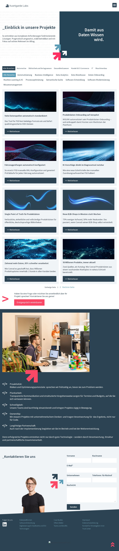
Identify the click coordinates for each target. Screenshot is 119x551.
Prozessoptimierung (34, 79)
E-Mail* (70, 466)
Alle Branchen (8, 68)
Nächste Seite (68, 287)
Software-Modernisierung (99, 79)
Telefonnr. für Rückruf (102, 475)
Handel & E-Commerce (80, 68)
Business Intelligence (44, 75)
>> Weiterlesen (13, 131)
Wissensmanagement (12, 84)
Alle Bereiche (9, 75)
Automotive (21, 68)
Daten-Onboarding (96, 75)
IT (92, 68)
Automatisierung (24, 75)
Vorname (71, 456)
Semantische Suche (54, 79)
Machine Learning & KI (13, 79)
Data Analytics (62, 75)
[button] (114, 5)
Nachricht (71, 485)
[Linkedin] (4, 524)
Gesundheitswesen (61, 68)
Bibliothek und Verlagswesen (40, 68)
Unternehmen (73, 475)
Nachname (97, 456)
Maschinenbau (101, 68)
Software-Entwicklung (75, 79)
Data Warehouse (78, 75)
